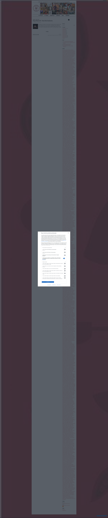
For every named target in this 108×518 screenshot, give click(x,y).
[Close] (68, 233)
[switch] (64, 249)
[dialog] (54, 259)
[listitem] (54, 247)
